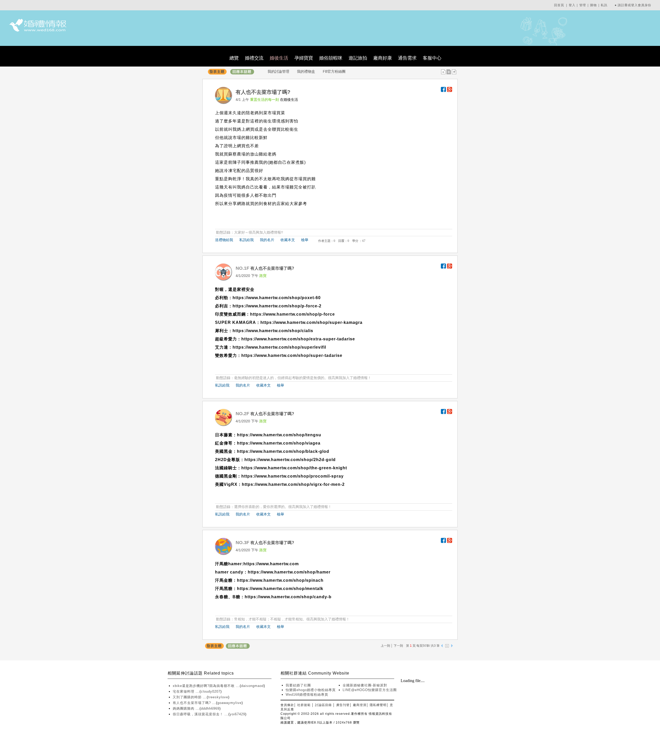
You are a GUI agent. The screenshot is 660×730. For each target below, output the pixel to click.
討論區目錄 (323, 705)
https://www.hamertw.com (271, 564)
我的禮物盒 (306, 71)
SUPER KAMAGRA (235, 322)
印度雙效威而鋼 (230, 314)
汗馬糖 (221, 564)
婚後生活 (279, 58)
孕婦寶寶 (303, 58)
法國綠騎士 (226, 468)
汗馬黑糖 (224, 588)
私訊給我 (246, 240)
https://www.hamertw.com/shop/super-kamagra (311, 322)
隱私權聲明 (378, 705)
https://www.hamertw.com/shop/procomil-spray (292, 476)
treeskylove (218, 697)
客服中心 (432, 58)
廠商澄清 (359, 705)
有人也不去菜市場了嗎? (192, 703)
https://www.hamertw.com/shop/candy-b (288, 597)
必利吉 (221, 306)
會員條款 (287, 705)
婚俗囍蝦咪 (330, 58)
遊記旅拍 (358, 58)
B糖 (236, 597)
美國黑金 (224, 451)
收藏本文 (287, 240)
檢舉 (304, 240)
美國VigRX (226, 484)
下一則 (398, 645)
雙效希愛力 (226, 355)
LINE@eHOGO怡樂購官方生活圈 (370, 690)
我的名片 (267, 240)
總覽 (234, 58)
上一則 (385, 645)
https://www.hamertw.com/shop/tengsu (279, 435)
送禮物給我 (224, 240)
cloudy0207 (210, 691)
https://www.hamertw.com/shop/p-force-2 (277, 306)
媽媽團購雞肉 (184, 708)
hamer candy (229, 572)
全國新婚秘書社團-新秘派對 (365, 685)
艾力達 (221, 347)
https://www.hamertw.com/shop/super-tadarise (291, 355)
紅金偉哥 (224, 443)
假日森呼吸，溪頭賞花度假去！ (199, 714)
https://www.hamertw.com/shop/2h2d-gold (290, 459)
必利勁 (221, 298)
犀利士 (221, 331)
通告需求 (407, 58)
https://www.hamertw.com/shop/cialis (273, 331)
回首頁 (559, 5)
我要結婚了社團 (298, 685)
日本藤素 (224, 435)
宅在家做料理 (184, 691)
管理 (582, 5)
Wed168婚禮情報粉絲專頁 (307, 694)
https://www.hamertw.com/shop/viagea (278, 443)
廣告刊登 (343, 705)
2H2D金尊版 (227, 459)
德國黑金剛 (226, 476)
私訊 (604, 5)
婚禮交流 (254, 58)
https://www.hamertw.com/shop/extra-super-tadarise (298, 339)
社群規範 (304, 705)
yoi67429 (237, 714)
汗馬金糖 (224, 580)
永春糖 (221, 597)
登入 (572, 5)
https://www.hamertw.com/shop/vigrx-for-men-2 (293, 484)
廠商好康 (382, 58)
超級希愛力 (226, 339)
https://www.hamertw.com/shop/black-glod (283, 451)
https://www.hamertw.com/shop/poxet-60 (277, 298)
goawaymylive (229, 703)
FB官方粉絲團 (334, 71)
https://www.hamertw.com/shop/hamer (289, 572)
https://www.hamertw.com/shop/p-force (292, 314)
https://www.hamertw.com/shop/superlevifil (279, 347)
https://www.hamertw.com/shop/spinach (280, 580)
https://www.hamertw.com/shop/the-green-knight (294, 468)
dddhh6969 (210, 708)
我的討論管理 (278, 71)
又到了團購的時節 (188, 697)
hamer (235, 564)
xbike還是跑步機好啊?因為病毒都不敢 (204, 686)
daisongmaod (252, 686)
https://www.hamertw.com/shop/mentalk (280, 588)
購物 (593, 5)
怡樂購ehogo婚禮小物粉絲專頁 (311, 690)
